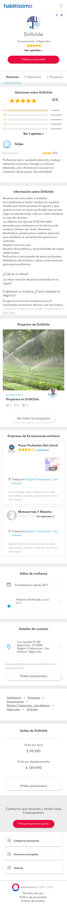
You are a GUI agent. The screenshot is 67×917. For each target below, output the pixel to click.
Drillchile (32, 709)
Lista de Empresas (15, 877)
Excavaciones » (15, 395)
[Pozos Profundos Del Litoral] (12, 449)
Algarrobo (13, 709)
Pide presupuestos (33, 911)
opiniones (42, 450)
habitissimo (14, 698)
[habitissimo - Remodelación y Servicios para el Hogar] (17, 6)
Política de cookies (32, 901)
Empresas (34, 698)
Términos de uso (33, 893)
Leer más (8, 313)
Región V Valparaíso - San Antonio (28, 705)
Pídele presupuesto (33, 59)
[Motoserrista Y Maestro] (12, 515)
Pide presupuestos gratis (33, 824)
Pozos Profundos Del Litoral (38, 445)
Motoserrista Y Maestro (35, 511)
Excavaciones (26, 41)
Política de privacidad (32, 897)
